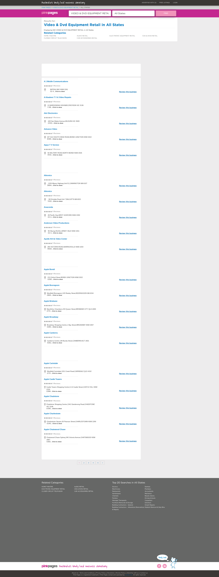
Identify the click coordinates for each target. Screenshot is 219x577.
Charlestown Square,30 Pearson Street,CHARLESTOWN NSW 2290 (71, 421)
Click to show (60, 91)
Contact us (144, 573)
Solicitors (148, 502)
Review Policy (120, 573)
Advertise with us (133, 573)
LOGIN (175, 2)
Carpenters (148, 500)
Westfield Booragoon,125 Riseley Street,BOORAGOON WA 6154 (70, 293)
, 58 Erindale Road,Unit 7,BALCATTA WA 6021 (64, 199)
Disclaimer (110, 573)
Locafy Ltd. (129, 575)
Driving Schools (150, 498)
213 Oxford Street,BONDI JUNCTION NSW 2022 (65, 277)
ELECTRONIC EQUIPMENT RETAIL (122, 36)
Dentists (147, 486)
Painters (115, 498)
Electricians (116, 489)
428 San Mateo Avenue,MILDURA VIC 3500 (64, 121)
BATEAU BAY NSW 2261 (59, 89)
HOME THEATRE (50, 36)
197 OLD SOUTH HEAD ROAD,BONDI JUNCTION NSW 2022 (69, 137)
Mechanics (148, 493)
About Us (75, 573)
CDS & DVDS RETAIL (150, 36)
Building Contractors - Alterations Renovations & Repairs (128, 508)
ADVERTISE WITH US (149, 2)
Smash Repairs (150, 505)
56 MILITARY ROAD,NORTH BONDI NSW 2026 (65, 153)
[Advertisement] (83, 47)
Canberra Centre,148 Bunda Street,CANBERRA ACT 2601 (68, 341)
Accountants (149, 491)
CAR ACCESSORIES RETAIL (87, 38)
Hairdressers (116, 493)
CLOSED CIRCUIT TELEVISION (55, 38)
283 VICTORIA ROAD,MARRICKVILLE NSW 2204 (65, 247)
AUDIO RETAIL (82, 36)
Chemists (115, 496)
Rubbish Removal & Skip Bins (155, 507)
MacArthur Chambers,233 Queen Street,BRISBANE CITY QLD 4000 (71, 309)
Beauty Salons (149, 496)
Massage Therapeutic (119, 500)
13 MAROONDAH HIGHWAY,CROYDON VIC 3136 (65, 105)
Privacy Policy (101, 573)
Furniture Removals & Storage (122, 502)
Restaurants (116, 491)
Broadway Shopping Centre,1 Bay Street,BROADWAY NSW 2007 (70, 325)
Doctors (115, 486)
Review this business (128, 92)
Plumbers (148, 489)
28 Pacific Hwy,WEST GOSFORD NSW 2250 (64, 215)
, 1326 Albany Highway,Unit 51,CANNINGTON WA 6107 (67, 183)
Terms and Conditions (87, 573)
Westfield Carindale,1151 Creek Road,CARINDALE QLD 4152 (69, 371)
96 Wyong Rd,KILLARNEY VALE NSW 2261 (63, 231)
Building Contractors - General (122, 505)
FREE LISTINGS (164, 2)
